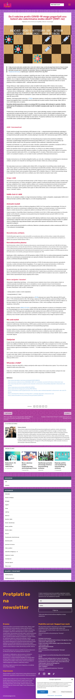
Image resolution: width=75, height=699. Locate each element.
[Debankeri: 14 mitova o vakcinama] (12, 456)
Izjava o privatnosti (58, 695)
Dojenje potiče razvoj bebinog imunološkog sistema (60, 465)
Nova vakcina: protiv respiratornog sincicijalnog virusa (29, 465)
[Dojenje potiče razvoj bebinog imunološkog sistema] (62, 456)
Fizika (6, 508)
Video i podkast (8, 548)
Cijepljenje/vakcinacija (14, 71)
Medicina (7, 515)
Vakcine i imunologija (47, 21)
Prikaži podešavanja (66, 692)
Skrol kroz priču (8, 540)
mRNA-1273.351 (24, 307)
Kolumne (7, 485)
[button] (72, 679)
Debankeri (7, 494)
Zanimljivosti (8, 558)
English (7, 504)
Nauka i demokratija (10, 522)
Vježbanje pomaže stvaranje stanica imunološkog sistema (45, 465)
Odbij (54, 692)
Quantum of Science (10, 544)
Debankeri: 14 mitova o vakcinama (10, 464)
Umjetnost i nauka (9, 555)
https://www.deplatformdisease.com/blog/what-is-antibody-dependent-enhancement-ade (31, 393)
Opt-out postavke (51, 695)
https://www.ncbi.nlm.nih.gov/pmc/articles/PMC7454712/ (22, 388)
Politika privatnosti (9, 578)
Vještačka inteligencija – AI (11, 551)
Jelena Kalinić (30, 21)
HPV (6, 481)
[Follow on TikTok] (53, 674)
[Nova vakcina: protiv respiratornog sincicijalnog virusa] (29, 456)
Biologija (7, 501)
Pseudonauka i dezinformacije (12, 537)
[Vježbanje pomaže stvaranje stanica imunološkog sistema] (45, 456)
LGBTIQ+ (7, 512)
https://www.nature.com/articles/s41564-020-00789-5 (21, 387)
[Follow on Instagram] (44, 674)
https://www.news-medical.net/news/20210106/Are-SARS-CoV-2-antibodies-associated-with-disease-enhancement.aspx (35, 382)
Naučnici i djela (8, 519)
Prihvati (42, 692)
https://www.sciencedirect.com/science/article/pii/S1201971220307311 (24, 380)
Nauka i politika (8, 526)
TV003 (30, 98)
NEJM (36, 297)
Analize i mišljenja (9, 497)
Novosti (7, 533)
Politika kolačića (9, 574)
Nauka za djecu (8, 530)
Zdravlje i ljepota (9, 562)
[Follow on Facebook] (39, 674)
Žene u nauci (8, 566)
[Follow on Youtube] (49, 674)
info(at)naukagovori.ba (9, 696)
